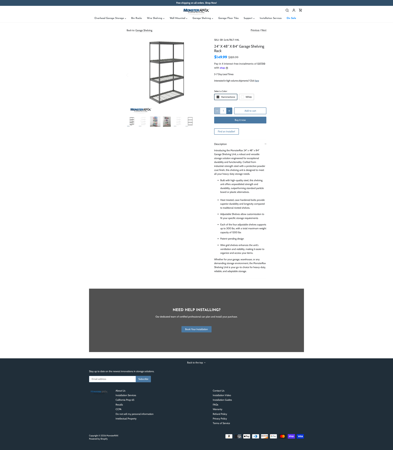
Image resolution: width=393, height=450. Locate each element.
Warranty (217, 409)
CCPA (118, 409)
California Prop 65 (125, 399)
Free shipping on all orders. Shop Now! (196, 2)
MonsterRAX (112, 435)
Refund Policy (220, 414)
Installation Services (126, 395)
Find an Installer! (226, 131)
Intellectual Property (126, 418)
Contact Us (218, 390)
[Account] (293, 10)
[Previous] (131, 74)
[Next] (202, 74)
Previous (255, 30)
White (249, 96)
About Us (120, 390)
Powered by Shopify (98, 438)
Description (220, 144)
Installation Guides (222, 399)
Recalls (119, 404)
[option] (167, 75)
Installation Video (222, 395)
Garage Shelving (143, 30)
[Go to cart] (300, 10)
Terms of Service (221, 423)
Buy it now (240, 120)
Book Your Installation (196, 329)
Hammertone (228, 96)
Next (263, 30)
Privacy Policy (220, 418)
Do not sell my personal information (135, 414)
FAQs (215, 404)
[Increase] (229, 111)
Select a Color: (220, 91)
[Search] (287, 10)
